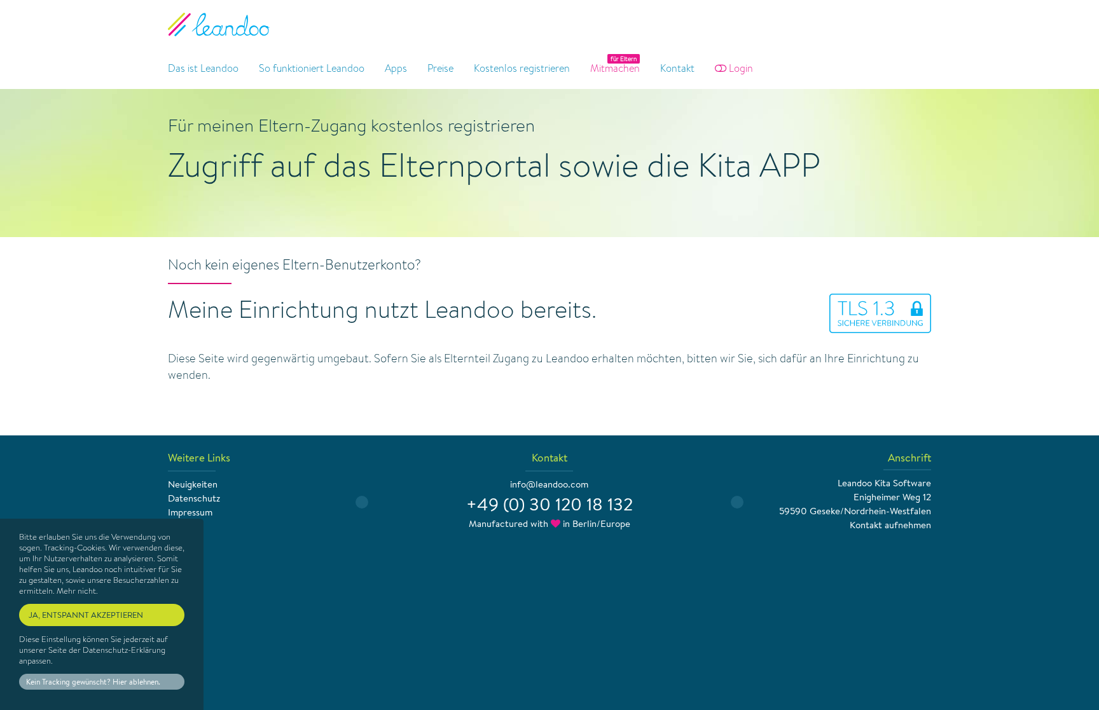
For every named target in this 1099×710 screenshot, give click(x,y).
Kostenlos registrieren (522, 68)
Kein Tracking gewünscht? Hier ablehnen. (93, 681)
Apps (396, 68)
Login (739, 68)
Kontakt (677, 68)
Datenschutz (194, 498)
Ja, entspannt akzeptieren (86, 615)
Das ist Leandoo (203, 68)
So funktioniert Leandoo (311, 68)
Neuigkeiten (193, 484)
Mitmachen (615, 67)
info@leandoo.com (549, 484)
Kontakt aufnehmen (890, 525)
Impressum (190, 512)
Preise (440, 68)
